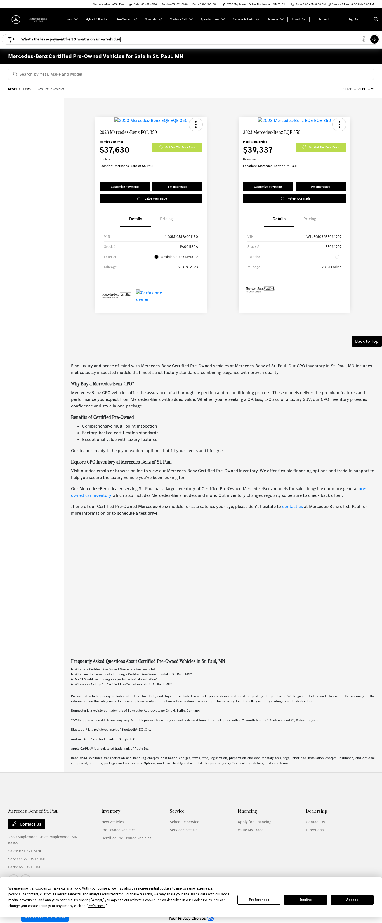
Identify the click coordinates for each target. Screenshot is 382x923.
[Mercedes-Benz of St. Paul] (33, 19)
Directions (315, 830)
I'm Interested (177, 187)
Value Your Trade (156, 198)
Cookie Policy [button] (202, 900)
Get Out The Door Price (180, 147)
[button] (196, 124)
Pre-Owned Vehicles (118, 830)
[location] (224, 4)
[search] (376, 19)
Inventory (111, 811)
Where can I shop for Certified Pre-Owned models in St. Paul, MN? (123, 684)
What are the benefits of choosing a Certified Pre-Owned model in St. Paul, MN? (133, 674)
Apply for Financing (254, 821)
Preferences (259, 900)
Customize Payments (125, 187)
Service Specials (183, 830)
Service (177, 811)
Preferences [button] (96, 906)
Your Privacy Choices (188, 918)
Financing (247, 811)
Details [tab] (135, 219)
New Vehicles (113, 821)
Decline (306, 900)
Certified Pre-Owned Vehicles (126, 838)
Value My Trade (250, 830)
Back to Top (366, 341)
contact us (292, 506)
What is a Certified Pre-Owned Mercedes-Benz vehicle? (115, 669)
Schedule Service (184, 821)
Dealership (316, 811)
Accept (352, 900)
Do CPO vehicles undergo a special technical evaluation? (116, 679)
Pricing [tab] (166, 219)
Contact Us (29, 824)
